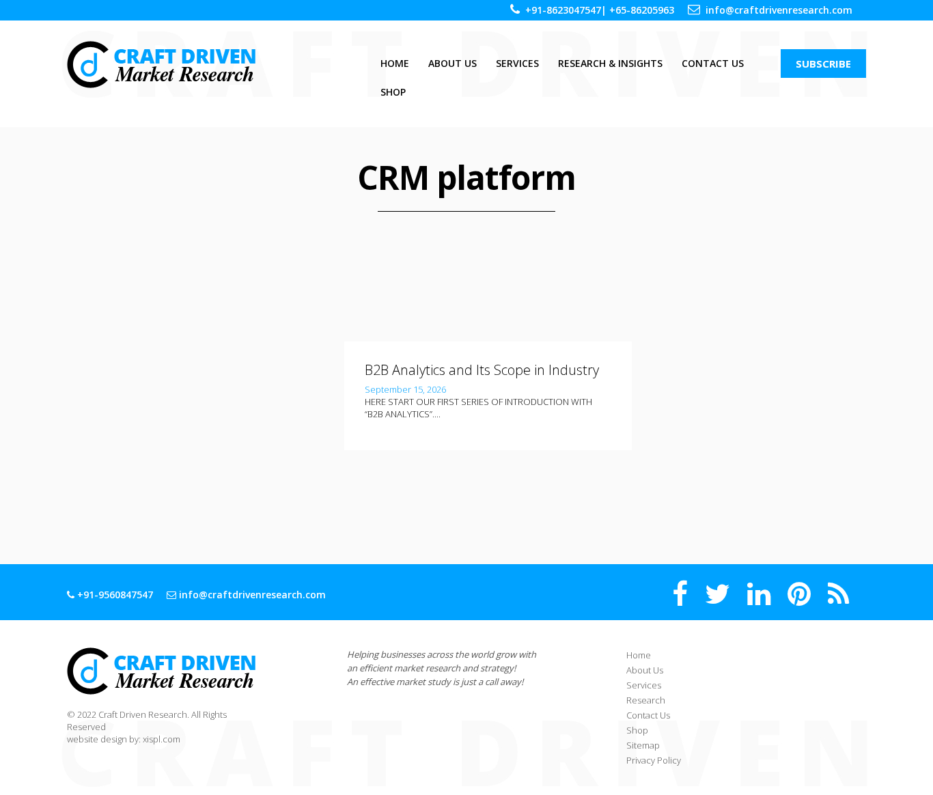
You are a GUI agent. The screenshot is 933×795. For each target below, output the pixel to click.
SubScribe (823, 63)
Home (394, 63)
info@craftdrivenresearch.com (779, 9)
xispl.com (161, 739)
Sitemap (643, 745)
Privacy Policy (653, 760)
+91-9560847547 (113, 594)
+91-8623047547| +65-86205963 (599, 9)
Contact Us (713, 63)
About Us (452, 63)
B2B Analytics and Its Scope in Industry (482, 370)
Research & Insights (610, 63)
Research (645, 700)
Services (517, 63)
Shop (393, 91)
